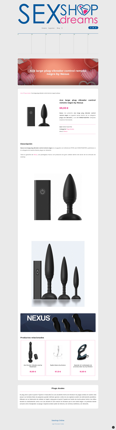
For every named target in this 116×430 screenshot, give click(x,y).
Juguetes (51, 28)
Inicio (21, 93)
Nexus (65, 131)
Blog (58, 28)
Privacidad (57, 424)
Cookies (62, 424)
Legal (53, 424)
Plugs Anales (27, 93)
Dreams (44, 28)
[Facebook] (90, 27)
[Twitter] (93, 27)
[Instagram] (95, 27)
